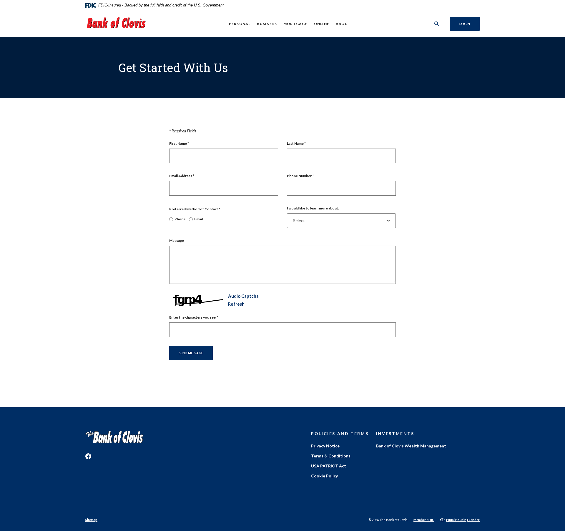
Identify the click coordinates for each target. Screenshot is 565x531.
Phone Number (300, 176)
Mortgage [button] (295, 23)
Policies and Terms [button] (339, 433)
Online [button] (321, 23)
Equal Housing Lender (463, 520)
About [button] (343, 23)
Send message (191, 353)
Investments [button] (395, 433)
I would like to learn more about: (313, 208)
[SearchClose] (437, 23)
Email (198, 219)
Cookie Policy (324, 475)
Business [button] (267, 23)
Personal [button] (240, 23)
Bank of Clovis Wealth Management (411, 446)
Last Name (296, 143)
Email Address (181, 176)
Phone (180, 219)
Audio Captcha (243, 296)
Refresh (236, 304)
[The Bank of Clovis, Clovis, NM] (116, 24)
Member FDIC (423, 520)
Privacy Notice (325, 445)
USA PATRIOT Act (328, 465)
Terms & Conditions (330, 455)
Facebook (88, 456)
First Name (179, 143)
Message (176, 240)
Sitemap (91, 520)
